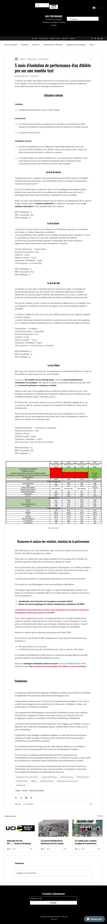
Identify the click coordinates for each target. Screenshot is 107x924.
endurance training (66, 777)
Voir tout (100, 816)
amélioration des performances (67, 781)
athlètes (33, 781)
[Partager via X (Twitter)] (21, 798)
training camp (21, 785)
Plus (92, 45)
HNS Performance (83, 777)
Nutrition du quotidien (76, 45)
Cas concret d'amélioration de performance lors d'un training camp (52, 842)
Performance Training (53, 45)
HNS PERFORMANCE (53, 16)
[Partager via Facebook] (16, 798)
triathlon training (21, 781)
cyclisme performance (49, 777)
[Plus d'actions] (91, 59)
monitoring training (46, 781)
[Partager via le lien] (31, 798)
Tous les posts (10, 45)
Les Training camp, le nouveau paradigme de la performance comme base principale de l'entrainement (86, 842)
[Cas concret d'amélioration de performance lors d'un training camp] (53, 828)
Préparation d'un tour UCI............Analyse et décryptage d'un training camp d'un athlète (19, 842)
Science (35, 45)
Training (24, 45)
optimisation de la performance (27, 777)
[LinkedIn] (98, 38)
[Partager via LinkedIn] (26, 798)
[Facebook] (92, 38)
